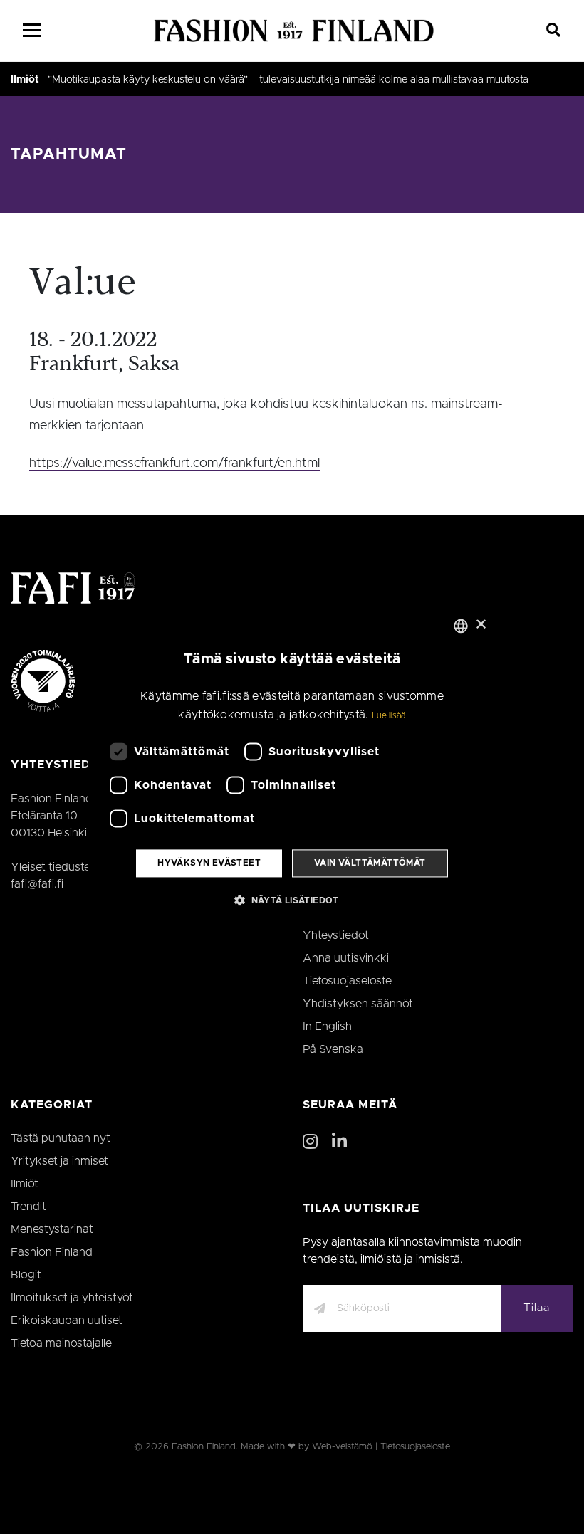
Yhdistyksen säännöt (358, 1003)
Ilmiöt (25, 80)
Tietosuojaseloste (347, 981)
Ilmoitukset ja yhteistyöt (72, 1297)
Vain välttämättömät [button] (370, 863)
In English (327, 1026)
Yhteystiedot (336, 935)
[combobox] (461, 626)
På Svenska (333, 1049)
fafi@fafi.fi (37, 884)
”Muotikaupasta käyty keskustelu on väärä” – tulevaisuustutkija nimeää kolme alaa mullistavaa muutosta (288, 80)
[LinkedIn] (339, 1142)
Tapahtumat (69, 154)
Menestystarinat (52, 1229)
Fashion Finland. (205, 1446)
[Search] (554, 30)
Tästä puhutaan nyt (60, 1138)
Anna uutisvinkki (346, 958)
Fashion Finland (52, 1252)
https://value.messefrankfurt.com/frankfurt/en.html (174, 463)
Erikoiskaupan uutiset (66, 1320)
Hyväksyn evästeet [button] (209, 863)
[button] (292, 899)
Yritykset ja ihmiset (59, 1161)
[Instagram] (310, 1142)
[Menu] (32, 31)
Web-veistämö (342, 1446)
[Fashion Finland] (294, 31)
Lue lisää (389, 715)
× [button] (480, 624)
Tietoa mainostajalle (61, 1343)
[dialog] (292, 767)
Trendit (28, 1206)
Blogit (26, 1275)
